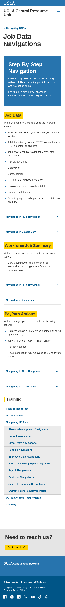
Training (14, 399)
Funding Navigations (20, 450)
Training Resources (17, 408)
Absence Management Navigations (28, 429)
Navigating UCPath (17, 28)
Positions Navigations (21, 477)
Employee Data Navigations (24, 456)
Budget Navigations (19, 436)
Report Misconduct (38, 587)
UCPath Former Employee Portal (27, 491)
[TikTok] (39, 597)
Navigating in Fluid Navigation (23, 217)
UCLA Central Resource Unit (26, 13)
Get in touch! (15, 547)
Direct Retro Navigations (22, 443)
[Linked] (18, 597)
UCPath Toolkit (14, 415)
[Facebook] (5, 597)
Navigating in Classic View (21, 232)
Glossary (11, 504)
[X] (25, 597)
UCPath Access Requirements (23, 497)
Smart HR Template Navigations (26, 484)
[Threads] (46, 597)
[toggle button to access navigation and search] (58, 11)
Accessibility (21, 587)
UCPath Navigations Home (37, 95)
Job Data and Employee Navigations (29, 463)
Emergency (9, 587)
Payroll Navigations (19, 470)
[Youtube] (32, 597)
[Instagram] (12, 597)
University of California (35, 582)
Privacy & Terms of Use (14, 590)
